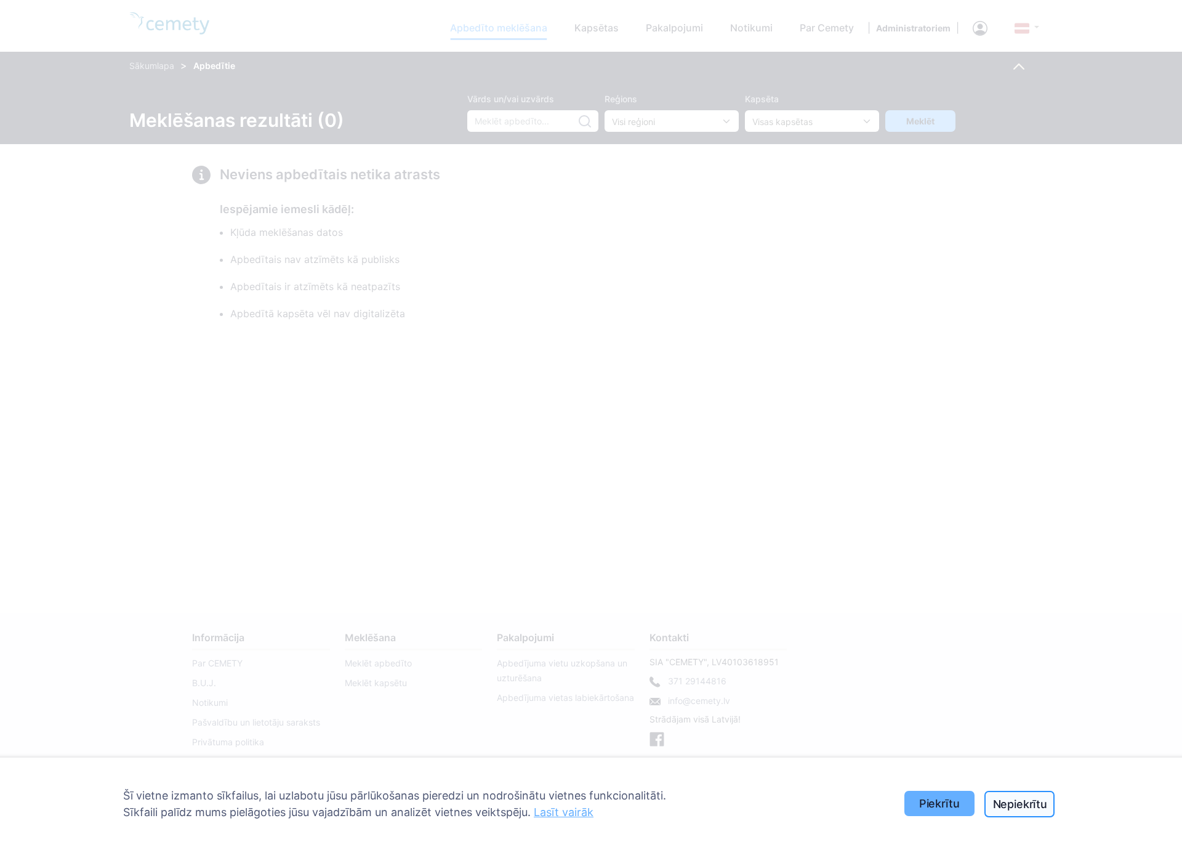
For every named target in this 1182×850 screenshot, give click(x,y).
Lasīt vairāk (563, 812)
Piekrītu (939, 803)
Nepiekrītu (1020, 804)
